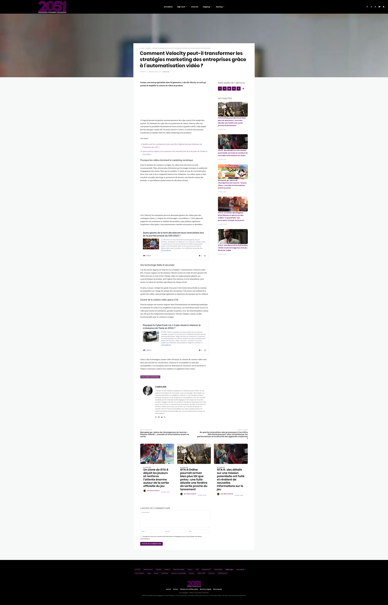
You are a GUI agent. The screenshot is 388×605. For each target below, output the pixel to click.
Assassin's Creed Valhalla (178, 573)
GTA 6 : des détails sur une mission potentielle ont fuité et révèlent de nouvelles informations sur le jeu (233, 153)
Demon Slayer (218, 569)
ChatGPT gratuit (222, 573)
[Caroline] (148, 402)
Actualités (148, 48)
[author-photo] (145, 490)
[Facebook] (367, 6)
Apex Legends (240, 569)
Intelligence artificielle (150, 377)
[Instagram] (159, 416)
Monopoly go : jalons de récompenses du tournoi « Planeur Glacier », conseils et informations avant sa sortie (164, 434)
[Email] (234, 89)
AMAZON (158, 569)
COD (197, 569)
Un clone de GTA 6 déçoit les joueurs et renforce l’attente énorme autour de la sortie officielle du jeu (156, 478)
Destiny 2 (191, 573)
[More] (243, 89)
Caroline (165, 72)
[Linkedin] (161, 416)
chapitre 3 (167, 569)
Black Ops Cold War (178, 569)
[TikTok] (371, 6)
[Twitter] (375, 6)
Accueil (142, 48)
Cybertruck (212, 573)
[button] (384, 7)
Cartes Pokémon (139, 573)
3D (178, 171)
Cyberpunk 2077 (206, 569)
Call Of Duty (164, 573)
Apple (149, 573)
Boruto (156, 573)
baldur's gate (229, 569)
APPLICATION (201, 573)
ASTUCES (137, 569)
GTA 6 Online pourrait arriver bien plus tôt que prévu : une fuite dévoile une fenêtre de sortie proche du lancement (232, 122)
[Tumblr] (239, 89)
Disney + (190, 569)
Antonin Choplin (153, 490)
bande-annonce (148, 569)
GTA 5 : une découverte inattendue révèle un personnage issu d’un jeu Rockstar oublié (233, 247)
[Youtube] (379, 6)
